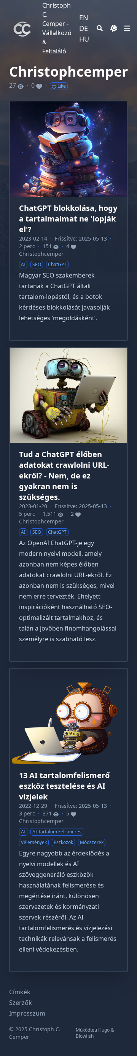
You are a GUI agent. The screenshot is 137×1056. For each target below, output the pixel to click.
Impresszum (27, 1013)
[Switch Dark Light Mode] (113, 28)
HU (84, 38)
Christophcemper (41, 253)
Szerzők (20, 1002)
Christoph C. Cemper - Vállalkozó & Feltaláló (57, 28)
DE (83, 28)
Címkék (19, 992)
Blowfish (85, 1036)
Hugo (104, 1030)
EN (83, 17)
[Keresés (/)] (100, 28)
